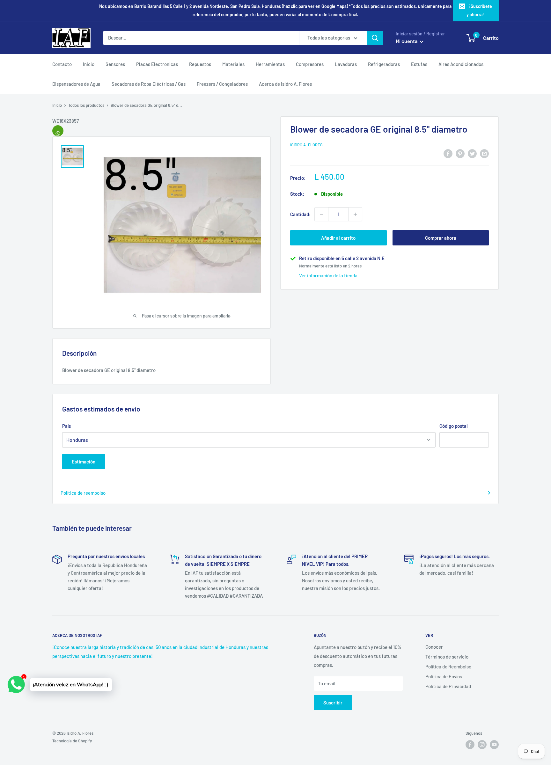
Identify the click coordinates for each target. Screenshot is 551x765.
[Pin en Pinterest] (460, 153)
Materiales (233, 64)
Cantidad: (300, 214)
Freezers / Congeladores (222, 84)
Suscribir (332, 702)
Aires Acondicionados (460, 64)
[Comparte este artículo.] (57, 130)
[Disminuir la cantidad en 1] (321, 214)
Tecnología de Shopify (72, 740)
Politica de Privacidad (448, 686)
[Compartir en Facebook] (448, 153)
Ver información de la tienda (328, 275)
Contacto (62, 64)
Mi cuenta (407, 41)
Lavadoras (346, 64)
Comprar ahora (440, 238)
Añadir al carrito (338, 238)
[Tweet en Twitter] (472, 153)
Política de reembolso (83, 493)
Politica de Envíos (443, 676)
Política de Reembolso (448, 666)
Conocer (434, 647)
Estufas (419, 64)
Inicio (88, 64)
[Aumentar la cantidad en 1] (355, 214)
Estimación (83, 461)
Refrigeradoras (384, 64)
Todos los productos (86, 105)
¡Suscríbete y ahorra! (479, 10)
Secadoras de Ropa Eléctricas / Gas (149, 84)
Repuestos (200, 64)
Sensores (115, 64)
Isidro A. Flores (306, 144)
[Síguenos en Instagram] (482, 744)
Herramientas (270, 64)
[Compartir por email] (484, 153)
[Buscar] (375, 38)
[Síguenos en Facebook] (470, 744)
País (66, 426)
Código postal (453, 426)
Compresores (310, 64)
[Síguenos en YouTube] (494, 744)
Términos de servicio (446, 656)
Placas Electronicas (157, 64)
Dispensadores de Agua (76, 84)
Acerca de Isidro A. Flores (285, 84)
